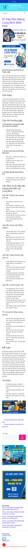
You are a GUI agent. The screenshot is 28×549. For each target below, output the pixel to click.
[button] (24, 13)
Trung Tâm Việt (15, 5)
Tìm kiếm (5, 433)
